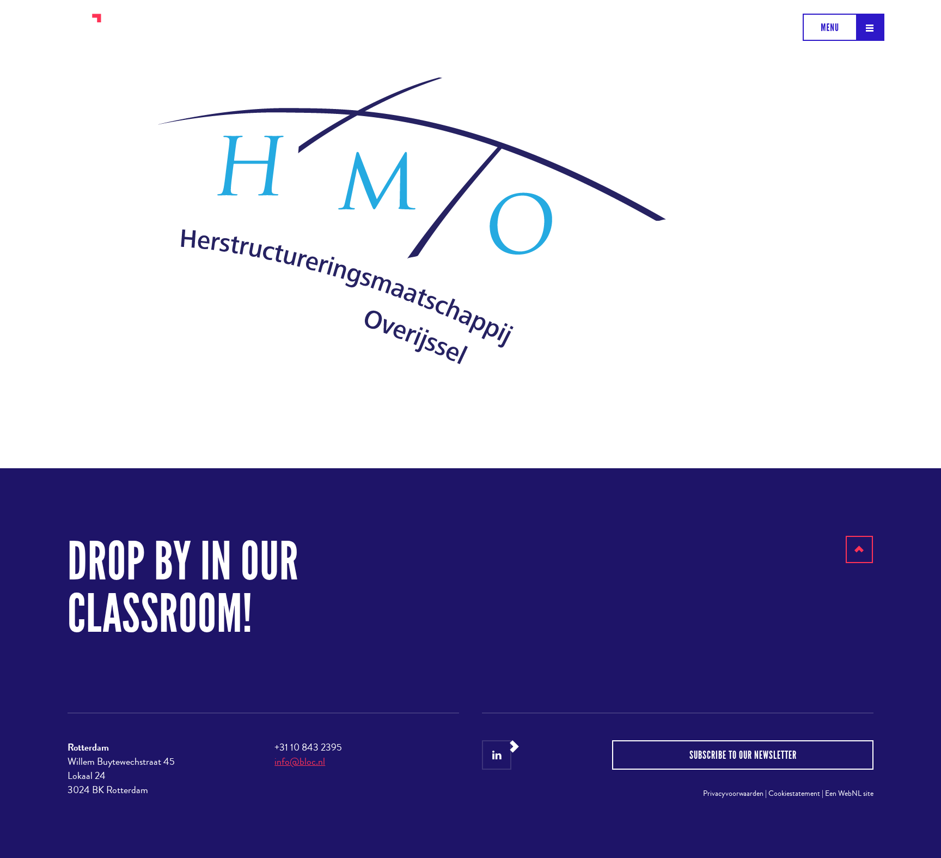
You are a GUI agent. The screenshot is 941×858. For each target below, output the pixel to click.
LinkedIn (496, 755)
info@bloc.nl (299, 761)
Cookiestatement (794, 793)
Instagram (524, 755)
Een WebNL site (849, 793)
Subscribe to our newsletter (743, 755)
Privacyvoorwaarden (733, 793)
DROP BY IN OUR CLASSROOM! (183, 587)
